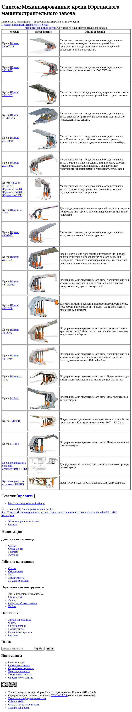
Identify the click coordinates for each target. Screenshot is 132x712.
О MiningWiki (16, 701)
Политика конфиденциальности (27, 698)
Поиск (6, 641)
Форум (12, 622)
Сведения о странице (20, 677)
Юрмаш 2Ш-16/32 (10, 164)
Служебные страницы (21, 668)
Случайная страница (20, 632)
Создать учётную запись (22, 603)
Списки (12, 524)
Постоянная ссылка (19, 674)
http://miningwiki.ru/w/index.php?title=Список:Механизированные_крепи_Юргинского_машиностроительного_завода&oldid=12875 (59, 511)
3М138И (15, 420)
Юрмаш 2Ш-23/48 (12, 189)
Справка (13, 635)
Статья (12, 545)
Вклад (11, 600)
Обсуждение (15, 548)
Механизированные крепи (40, 27)
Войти (12, 606)
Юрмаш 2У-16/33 (10, 94)
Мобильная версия (19, 707)
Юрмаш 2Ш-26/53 (11, 184)
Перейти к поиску (37, 24)
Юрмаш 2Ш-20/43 (12, 192)
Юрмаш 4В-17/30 (10, 357)
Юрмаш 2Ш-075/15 (10, 117)
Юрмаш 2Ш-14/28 (10, 139)
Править (13, 551)
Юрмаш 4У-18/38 (10, 307)
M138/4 (14, 443)
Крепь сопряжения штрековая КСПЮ (13, 483)
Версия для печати (19, 671)
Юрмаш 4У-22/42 (10, 331)
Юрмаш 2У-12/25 (10, 69)
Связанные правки (19, 665)
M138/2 (14, 398)
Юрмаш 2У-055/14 (10, 45)
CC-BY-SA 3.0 (59, 695)
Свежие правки (17, 625)
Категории (7, 515)
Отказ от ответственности (23, 704)
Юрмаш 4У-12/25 (10, 258)
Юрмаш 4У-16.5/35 (10, 283)
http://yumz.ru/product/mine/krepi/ (26, 503)
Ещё (10, 574)
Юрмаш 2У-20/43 (12, 195)
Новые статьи (16, 628)
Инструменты (16, 577)
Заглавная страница (19, 619)
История (13, 554)
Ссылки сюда (16, 662)
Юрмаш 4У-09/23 (10, 234)
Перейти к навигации (14, 24)
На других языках (18, 580)
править (26, 496)
